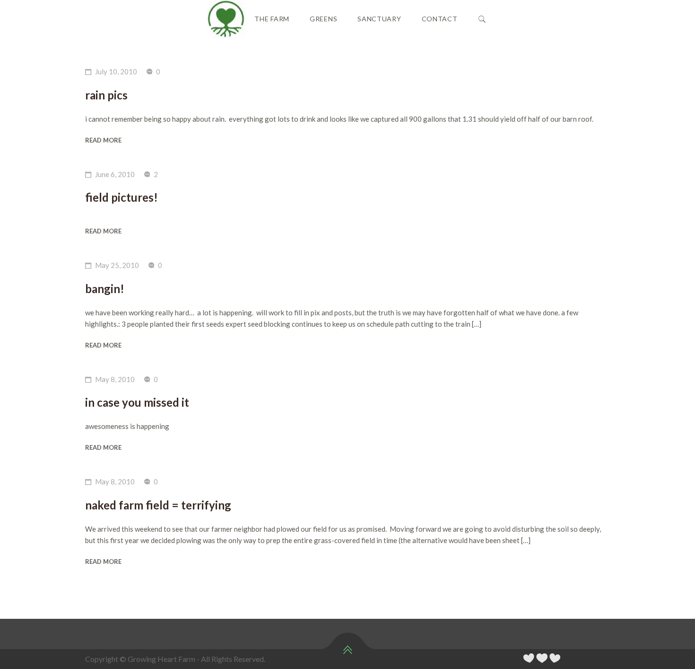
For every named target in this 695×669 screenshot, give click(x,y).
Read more (103, 140)
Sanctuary (379, 19)
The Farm (271, 19)
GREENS (323, 19)
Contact (440, 19)
